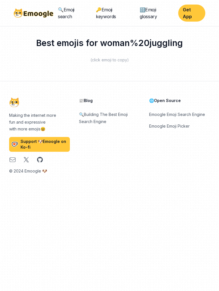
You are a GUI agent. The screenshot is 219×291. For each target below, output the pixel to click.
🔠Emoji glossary (148, 13)
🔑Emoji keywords (106, 13)
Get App (187, 13)
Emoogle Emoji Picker (169, 126)
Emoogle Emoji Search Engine (177, 114)
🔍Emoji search (66, 13)
